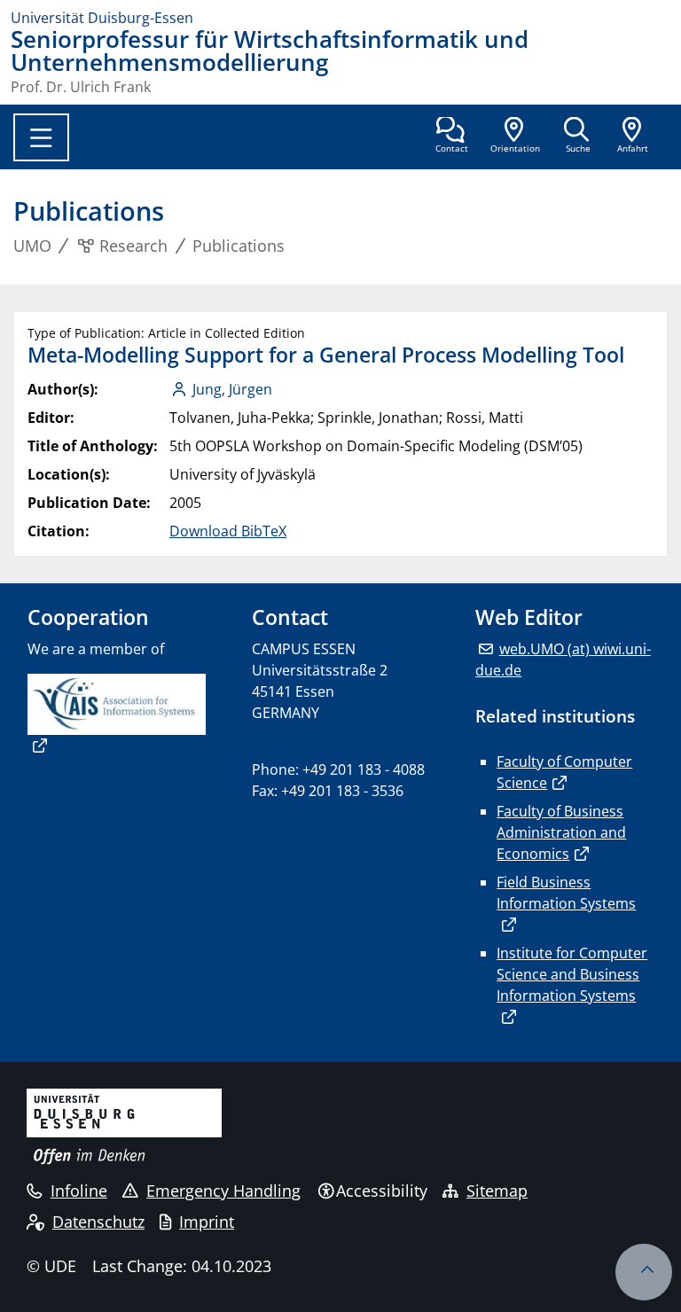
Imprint (206, 1221)
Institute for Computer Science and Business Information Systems (572, 974)
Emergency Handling (223, 1190)
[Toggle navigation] (41, 137)
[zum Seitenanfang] (643, 1272)
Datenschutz (98, 1221)
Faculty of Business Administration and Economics (561, 832)
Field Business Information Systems (566, 892)
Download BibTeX (227, 531)
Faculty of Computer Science (564, 772)
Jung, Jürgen (232, 389)
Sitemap (497, 1190)
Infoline (79, 1190)
